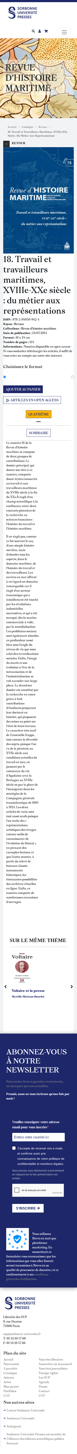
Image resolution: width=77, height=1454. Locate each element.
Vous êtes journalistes (53, 1368)
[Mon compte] (39, 31)
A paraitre (10, 1368)
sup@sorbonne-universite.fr (22, 1334)
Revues (42, 126)
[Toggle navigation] (64, 32)
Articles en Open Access (34, 399)
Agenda (44, 1382)
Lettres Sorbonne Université (26, 1410)
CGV (42, 1395)
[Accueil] (24, 12)
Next (71, 986)
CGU (6, 1395)
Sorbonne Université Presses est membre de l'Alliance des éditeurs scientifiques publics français (36, 1438)
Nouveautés (11, 1364)
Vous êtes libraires (51, 1359)
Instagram (14, 1426)
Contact (44, 1391)
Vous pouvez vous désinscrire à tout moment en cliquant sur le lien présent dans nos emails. (38, 1174)
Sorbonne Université (20, 1418)
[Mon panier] (46, 31)
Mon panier (11, 1386)
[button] (38, 200)
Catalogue (27, 126)
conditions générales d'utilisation (27, 1276)
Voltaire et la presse (28, 990)
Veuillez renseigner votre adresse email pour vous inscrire (35, 1124)
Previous (5, 986)
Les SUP (44, 1377)
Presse (43, 1386)
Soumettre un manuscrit (55, 1364)
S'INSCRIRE (26, 1208)
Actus (7, 1382)
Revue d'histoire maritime (38, 328)
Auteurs (8, 1377)
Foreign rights (48, 1373)
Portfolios (9, 1391)
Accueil (11, 126)
